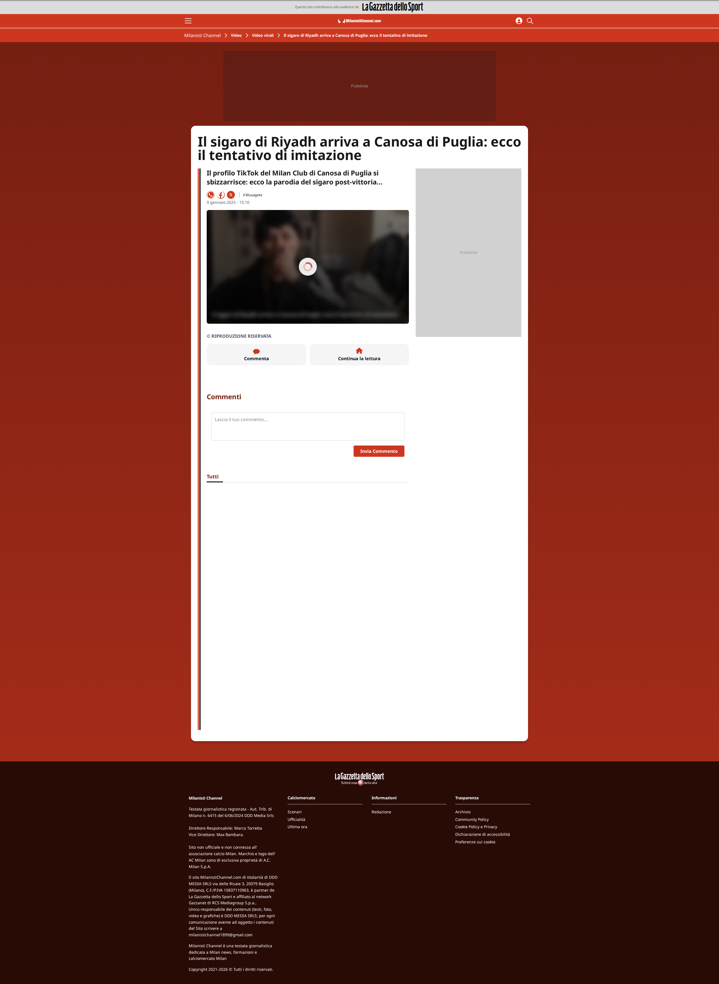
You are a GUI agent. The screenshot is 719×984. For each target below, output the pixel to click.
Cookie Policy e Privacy (476, 826)
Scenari (295, 811)
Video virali (263, 35)
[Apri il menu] (188, 21)
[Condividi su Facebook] (221, 195)
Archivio (462, 811)
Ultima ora (297, 826)
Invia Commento (379, 451)
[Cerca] (531, 21)
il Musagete (252, 194)
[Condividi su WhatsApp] (211, 195)
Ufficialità (296, 819)
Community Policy (472, 819)
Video (236, 35)
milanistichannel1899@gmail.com (220, 934)
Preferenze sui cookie (475, 841)
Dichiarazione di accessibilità (482, 834)
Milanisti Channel (202, 35)
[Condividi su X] (231, 195)
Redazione (381, 811)
